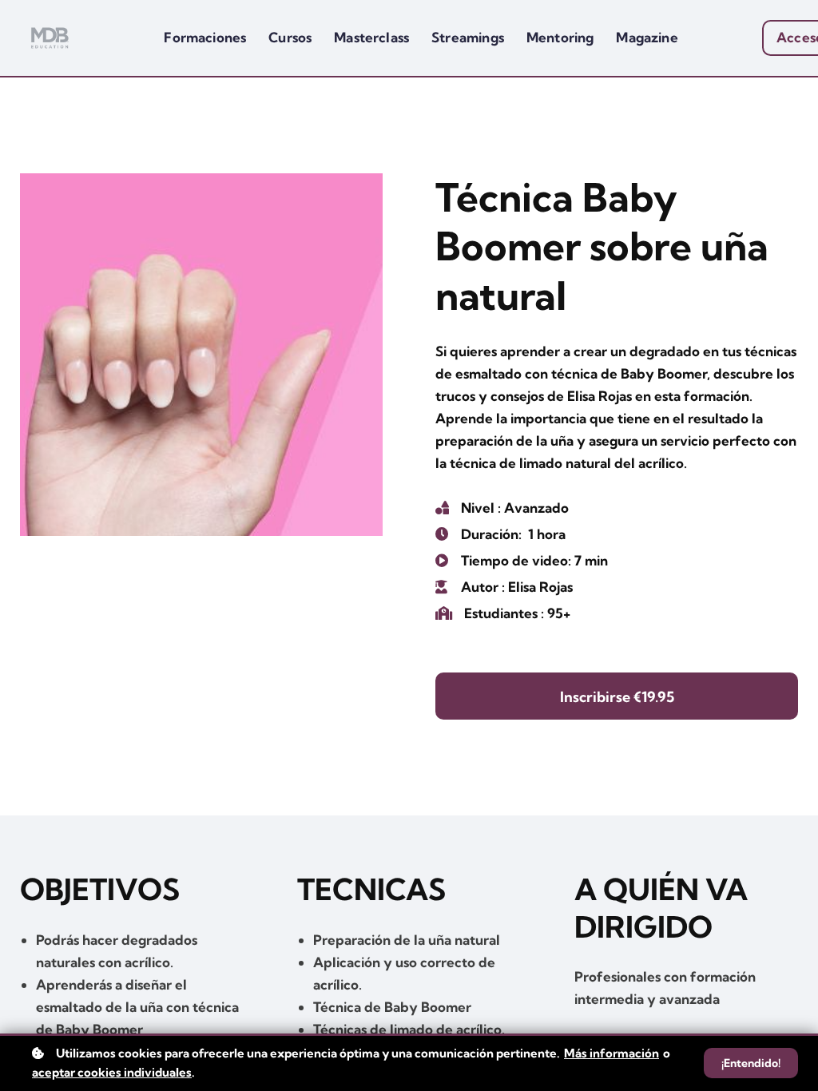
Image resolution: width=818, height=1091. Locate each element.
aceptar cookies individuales (112, 1072)
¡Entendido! (750, 1063)
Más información (611, 1053)
